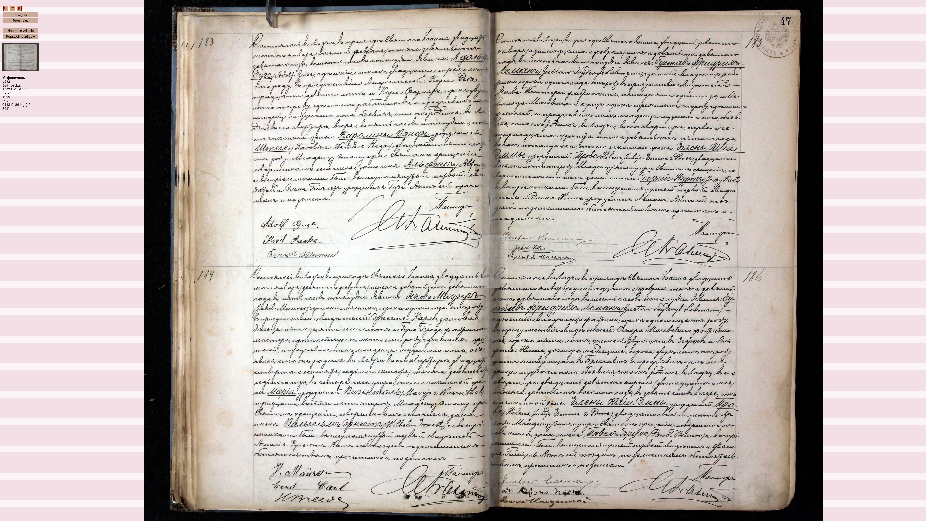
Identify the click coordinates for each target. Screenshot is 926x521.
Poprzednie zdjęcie (20, 36)
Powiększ (21, 15)
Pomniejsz (20, 20)
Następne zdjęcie (20, 31)
